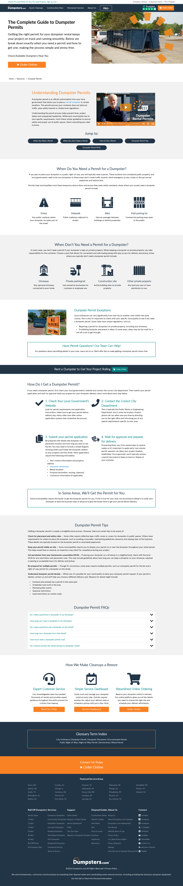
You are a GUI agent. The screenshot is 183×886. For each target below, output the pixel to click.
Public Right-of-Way (69, 743)
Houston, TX (87, 785)
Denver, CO (59, 796)
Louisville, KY (87, 799)
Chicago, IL (59, 789)
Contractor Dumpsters (56, 815)
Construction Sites (56, 9)
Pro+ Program (169, 2)
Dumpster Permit (78, 740)
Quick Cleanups (37, 9)
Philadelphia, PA (115, 792)
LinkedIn (145, 815)
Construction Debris (99, 815)
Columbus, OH (60, 792)
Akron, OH (32, 785)
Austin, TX (32, 792)
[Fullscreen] (152, 124)
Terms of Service (54, 851)
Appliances (95, 839)
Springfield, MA (142, 785)
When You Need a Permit (43, 141)
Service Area (104, 743)
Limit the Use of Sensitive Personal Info (123, 851)
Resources (21, 79)
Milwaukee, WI (114, 785)
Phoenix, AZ (113, 796)
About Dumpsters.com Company (120, 819)
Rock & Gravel (96, 831)
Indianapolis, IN (88, 789)
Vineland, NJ (141, 792)
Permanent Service (76, 9)
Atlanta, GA (32, 789)
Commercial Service (55, 847)
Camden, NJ (59, 785)
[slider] (123, 124)
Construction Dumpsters (57, 819)
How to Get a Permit (108, 141)
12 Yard (30, 823)
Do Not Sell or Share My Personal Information (91, 879)
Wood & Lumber (97, 819)
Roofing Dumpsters (55, 831)
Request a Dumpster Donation (79, 835)
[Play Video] (98, 124)
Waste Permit (117, 743)
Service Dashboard (91, 709)
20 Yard (30, 831)
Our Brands (112, 827)
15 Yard (30, 827)
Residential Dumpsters (56, 843)
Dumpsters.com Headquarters (119, 823)
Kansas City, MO (88, 792)
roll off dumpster (73, 102)
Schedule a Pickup (140, 2)
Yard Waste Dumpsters (56, 835)
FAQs (69, 827)
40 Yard (30, 839)
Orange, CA (113, 789)
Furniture (94, 835)
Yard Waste (95, 823)
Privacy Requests (114, 843)
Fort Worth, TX (60, 799)
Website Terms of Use (116, 831)
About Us (93, 9)
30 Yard (30, 835)
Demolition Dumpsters (56, 823)
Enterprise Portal (155, 2)
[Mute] (143, 124)
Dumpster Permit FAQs (91, 148)
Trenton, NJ (140, 789)
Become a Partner (148, 847)
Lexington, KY (87, 796)
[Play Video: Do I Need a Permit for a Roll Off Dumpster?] (126, 107)
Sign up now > (52, 2)
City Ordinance (63, 740)
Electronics (95, 843)
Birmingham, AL (34, 796)
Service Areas (33, 815)
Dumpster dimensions (59, 467)
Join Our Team (72, 831)
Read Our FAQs (49, 709)
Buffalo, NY (32, 799)
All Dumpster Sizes (35, 847)
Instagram (145, 823)
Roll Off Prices (33, 843)
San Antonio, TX (115, 799)
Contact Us (146, 843)
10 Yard (30, 819)
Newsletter (146, 839)
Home (11, 79)
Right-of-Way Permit (88, 743)
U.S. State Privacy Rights (117, 839)
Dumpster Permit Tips (140, 141)
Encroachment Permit (117, 740)
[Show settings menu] (148, 124)
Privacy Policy (113, 835)
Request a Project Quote (76, 819)
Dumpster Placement (97, 740)
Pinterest (145, 831)
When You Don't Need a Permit (75, 141)
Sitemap (111, 847)
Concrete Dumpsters (55, 827)
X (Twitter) (145, 827)
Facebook (145, 819)
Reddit (144, 851)
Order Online (168, 8)
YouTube (145, 835)
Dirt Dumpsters (54, 839)
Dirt (92, 827)
